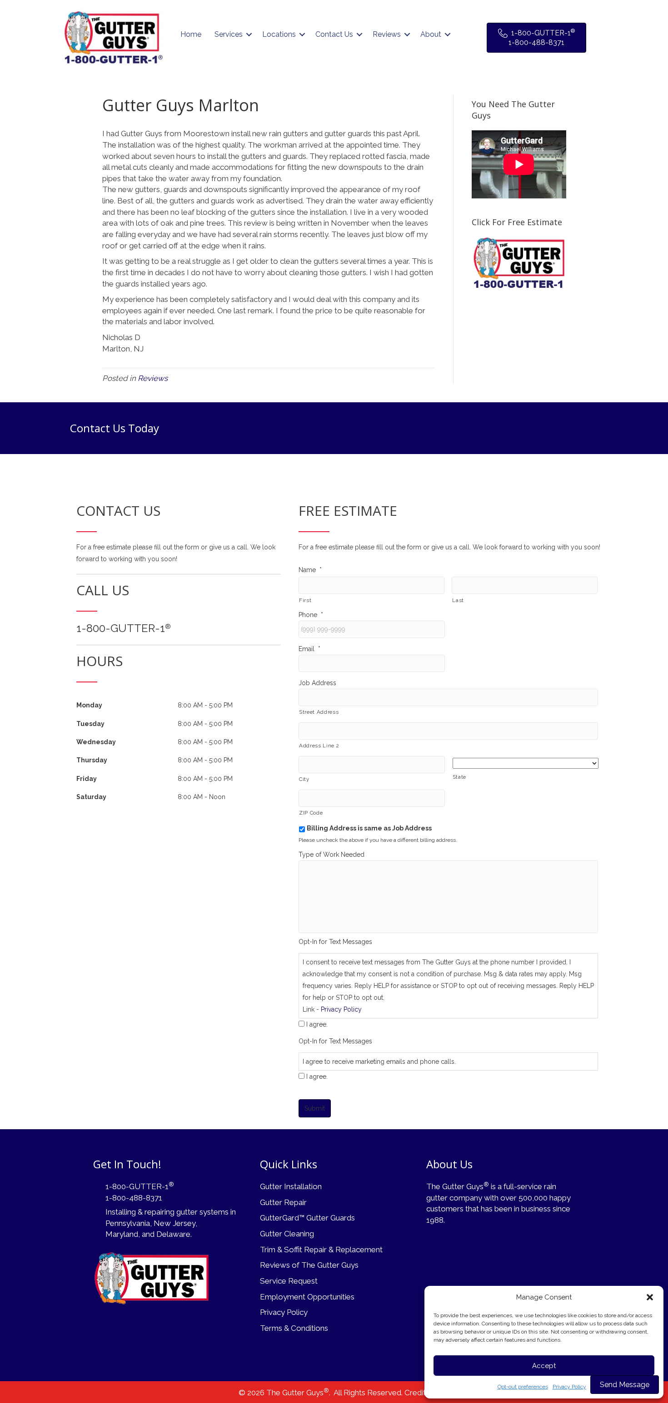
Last (458, 600)
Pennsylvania (127, 1223)
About (430, 34)
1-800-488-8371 (133, 1197)
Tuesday (90, 723)
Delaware (173, 1234)
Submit (314, 1108)
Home (190, 34)
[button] (649, 1297)
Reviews (387, 34)
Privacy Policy (569, 1386)
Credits (416, 1392)
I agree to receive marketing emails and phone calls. (379, 1061)
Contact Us (334, 34)
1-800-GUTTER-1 (123, 628)
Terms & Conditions (294, 1328)
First (305, 600)
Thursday (91, 760)
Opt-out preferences (523, 1386)
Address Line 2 (319, 745)
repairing (159, 1211)
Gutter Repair (283, 1202)
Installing (120, 1211)
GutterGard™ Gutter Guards (307, 1217)
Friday (86, 778)
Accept (544, 1366)
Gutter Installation (291, 1186)
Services (228, 34)
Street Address (319, 712)
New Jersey (174, 1223)
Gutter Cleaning (287, 1233)
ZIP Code (311, 813)
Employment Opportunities (307, 1296)
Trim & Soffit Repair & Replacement (321, 1249)
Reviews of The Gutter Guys (309, 1265)
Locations (279, 34)
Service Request (289, 1280)
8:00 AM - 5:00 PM (205, 705)
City (304, 779)
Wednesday (96, 742)
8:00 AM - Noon (201, 796)
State (459, 777)
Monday (89, 705)
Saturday (91, 796)
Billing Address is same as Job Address (369, 828)
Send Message (624, 1384)
